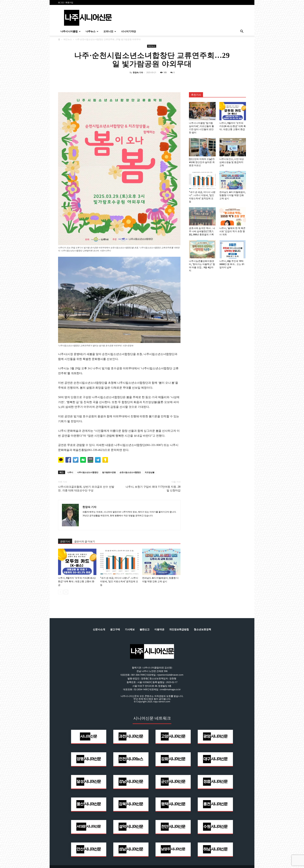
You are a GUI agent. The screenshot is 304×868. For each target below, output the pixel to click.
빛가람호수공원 (109, 472)
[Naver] (127, 80)
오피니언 (108, 31)
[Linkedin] (152, 80)
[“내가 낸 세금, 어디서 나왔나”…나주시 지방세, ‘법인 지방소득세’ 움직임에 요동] (119, 562)
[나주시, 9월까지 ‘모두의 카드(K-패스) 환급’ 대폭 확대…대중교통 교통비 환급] (77, 562)
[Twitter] (143, 80)
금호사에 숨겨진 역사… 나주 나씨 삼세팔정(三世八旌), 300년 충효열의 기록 (202, 231)
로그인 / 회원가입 (65, 2)
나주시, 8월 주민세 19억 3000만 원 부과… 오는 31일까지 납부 (231, 264)
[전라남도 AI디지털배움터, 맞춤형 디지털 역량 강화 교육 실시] (161, 562)
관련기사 (65, 541)
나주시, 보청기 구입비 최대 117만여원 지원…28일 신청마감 (153, 488)
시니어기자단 (128, 31)
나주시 (70, 472)
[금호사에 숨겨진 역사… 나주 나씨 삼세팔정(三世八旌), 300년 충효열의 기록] (202, 216)
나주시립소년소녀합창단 (87, 472)
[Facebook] (135, 80)
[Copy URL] (168, 80)
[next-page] (66, 592)
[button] (242, 31)
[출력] (176, 80)
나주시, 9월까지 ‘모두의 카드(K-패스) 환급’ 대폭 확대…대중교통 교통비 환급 (76, 581)
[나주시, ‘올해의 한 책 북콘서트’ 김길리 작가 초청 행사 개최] (232, 216)
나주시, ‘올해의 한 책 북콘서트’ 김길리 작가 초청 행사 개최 (232, 231)
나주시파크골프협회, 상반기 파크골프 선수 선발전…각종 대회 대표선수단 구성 (86, 488)
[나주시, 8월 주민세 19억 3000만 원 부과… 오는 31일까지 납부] (232, 249)
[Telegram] (160, 80)
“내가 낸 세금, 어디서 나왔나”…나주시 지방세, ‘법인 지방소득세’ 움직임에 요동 (119, 581)
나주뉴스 (91, 31)
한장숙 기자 (138, 72)
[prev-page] (60, 592)
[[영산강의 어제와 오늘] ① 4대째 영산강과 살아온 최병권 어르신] (202, 147)
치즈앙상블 (149, 472)
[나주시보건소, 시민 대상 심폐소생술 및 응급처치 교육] (232, 147)
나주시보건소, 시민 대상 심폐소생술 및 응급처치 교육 (231, 162)
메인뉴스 (68, 39)
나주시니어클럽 (69, 31)
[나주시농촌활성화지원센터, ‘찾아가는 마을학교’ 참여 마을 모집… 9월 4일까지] (202, 249)
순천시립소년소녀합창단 (130, 472)
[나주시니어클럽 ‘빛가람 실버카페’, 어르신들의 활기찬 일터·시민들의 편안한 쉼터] (202, 111)
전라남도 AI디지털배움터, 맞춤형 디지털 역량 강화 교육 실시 (232, 195)
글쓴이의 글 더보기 (84, 541)
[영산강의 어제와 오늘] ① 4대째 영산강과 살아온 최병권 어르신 (202, 162)
